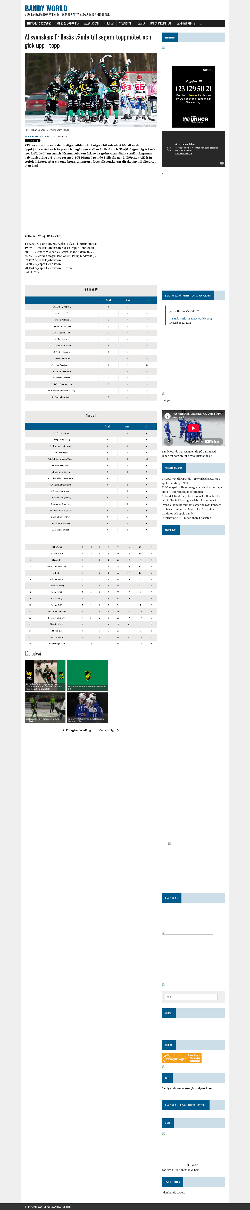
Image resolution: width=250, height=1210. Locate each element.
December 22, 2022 (180, 322)
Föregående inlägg (78, 730)
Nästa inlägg (106, 730)
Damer (141, 23)
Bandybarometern (161, 23)
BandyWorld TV (186, 23)
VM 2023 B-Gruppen (68, 23)
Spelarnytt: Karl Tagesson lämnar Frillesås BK (43, 720)
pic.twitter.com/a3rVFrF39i (184, 311)
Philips (166, 400)
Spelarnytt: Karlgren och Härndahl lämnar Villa (86, 720)
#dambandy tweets (173, 1192)
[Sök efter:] (191, 997)
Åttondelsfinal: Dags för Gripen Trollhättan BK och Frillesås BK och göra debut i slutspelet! (44, 686)
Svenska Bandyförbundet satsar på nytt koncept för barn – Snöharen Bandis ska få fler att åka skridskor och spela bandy (191, 509)
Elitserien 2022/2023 (39, 23)
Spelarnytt (125, 23)
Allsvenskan (91, 23)
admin (45, 136)
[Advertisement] (91, 203)
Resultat (109, 23)
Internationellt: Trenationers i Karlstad (186, 518)
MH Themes (68, 1206)
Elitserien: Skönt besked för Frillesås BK (87, 687)
